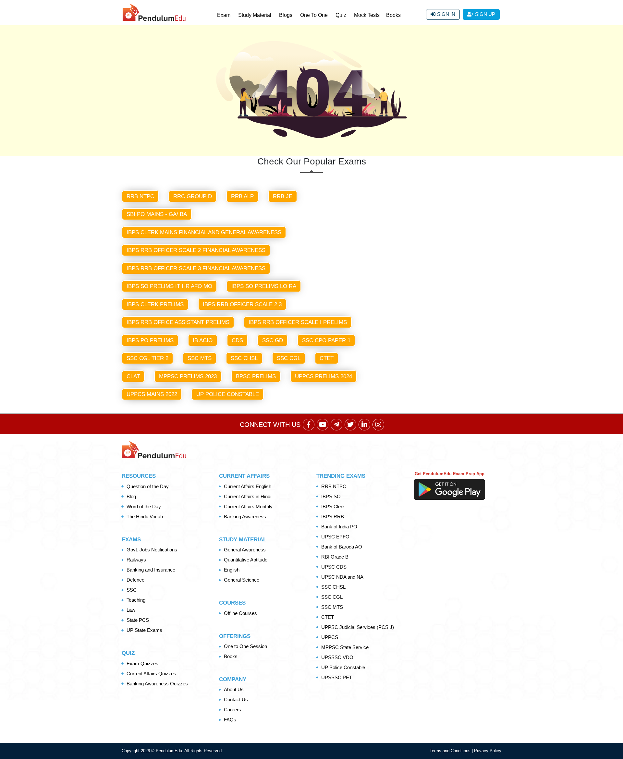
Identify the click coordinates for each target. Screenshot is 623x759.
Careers (232, 709)
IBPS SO (331, 496)
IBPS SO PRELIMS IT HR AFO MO (169, 286)
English (231, 569)
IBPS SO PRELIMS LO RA (263, 286)
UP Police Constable (227, 394)
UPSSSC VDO (337, 657)
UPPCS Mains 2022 (152, 394)
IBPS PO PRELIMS (150, 340)
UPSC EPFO (335, 536)
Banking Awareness (245, 516)
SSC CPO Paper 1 (326, 340)
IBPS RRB (332, 516)
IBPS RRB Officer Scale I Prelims (298, 322)
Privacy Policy (487, 750)
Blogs (285, 15)
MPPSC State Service (345, 647)
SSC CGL (288, 358)
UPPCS (329, 637)
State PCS (138, 620)
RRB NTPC (140, 196)
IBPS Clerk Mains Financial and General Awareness (204, 232)
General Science (241, 580)
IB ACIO (203, 340)
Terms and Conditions (451, 750)
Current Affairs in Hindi (247, 496)
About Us (234, 689)
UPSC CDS (334, 567)
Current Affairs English (247, 486)
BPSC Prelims (256, 376)
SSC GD (272, 340)
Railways (136, 559)
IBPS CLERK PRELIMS (155, 304)
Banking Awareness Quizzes (157, 683)
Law (131, 610)
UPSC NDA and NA (342, 577)
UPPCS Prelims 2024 (323, 376)
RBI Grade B (334, 557)
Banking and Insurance (151, 569)
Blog (131, 496)
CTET (327, 358)
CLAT (133, 376)
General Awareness (245, 549)
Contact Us (236, 699)
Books (393, 15)
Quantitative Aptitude (245, 559)
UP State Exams (144, 630)
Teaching (136, 600)
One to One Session (245, 646)
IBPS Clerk (333, 506)
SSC (132, 590)
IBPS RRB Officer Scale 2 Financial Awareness (196, 250)
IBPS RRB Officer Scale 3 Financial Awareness (196, 268)
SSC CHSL (244, 358)
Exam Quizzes (142, 663)
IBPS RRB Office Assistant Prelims (178, 322)
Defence (135, 580)
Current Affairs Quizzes (151, 673)
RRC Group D (192, 196)
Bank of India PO (339, 526)
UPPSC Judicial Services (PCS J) (357, 627)
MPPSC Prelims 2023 (188, 376)
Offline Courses (240, 613)
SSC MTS (200, 358)
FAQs (230, 719)
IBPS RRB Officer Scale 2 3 (242, 304)
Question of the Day (148, 486)
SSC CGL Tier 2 (147, 358)
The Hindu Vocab (145, 516)
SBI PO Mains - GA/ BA (157, 214)
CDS (237, 340)
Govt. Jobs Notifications (152, 549)
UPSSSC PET (336, 677)
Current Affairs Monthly (248, 506)
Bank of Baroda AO (341, 546)
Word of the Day (144, 506)
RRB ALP (242, 196)
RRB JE (282, 196)
